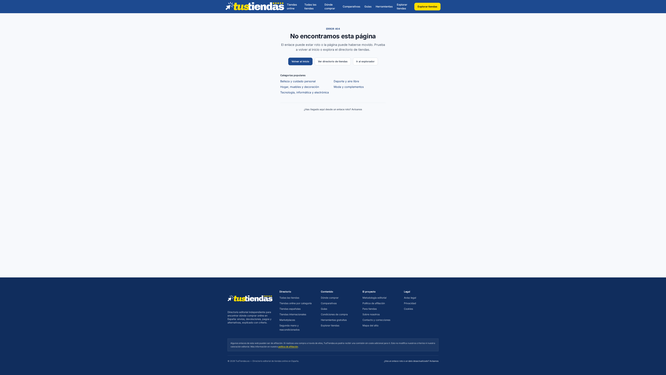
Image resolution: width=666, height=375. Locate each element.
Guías (368, 6)
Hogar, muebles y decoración (299, 87)
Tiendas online (292, 6)
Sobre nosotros (371, 314)
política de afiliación (288, 346)
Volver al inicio (300, 61)
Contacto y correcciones (376, 319)
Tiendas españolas (290, 308)
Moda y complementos (349, 87)
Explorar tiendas (402, 6)
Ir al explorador (365, 61)
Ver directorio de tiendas (333, 61)
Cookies (408, 308)
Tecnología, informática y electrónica (304, 92)
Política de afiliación (373, 303)
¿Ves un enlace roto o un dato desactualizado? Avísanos (411, 361)
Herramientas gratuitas (334, 319)
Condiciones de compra (334, 314)
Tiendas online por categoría (295, 303)
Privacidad (410, 303)
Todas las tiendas (310, 6)
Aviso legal (410, 297)
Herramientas (384, 6)
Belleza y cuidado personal (298, 81)
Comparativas (351, 6)
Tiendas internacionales (292, 314)
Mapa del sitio (370, 325)
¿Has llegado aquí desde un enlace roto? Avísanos (333, 109)
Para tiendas (369, 308)
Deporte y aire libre (346, 81)
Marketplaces (287, 319)
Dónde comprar (330, 6)
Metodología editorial (374, 297)
